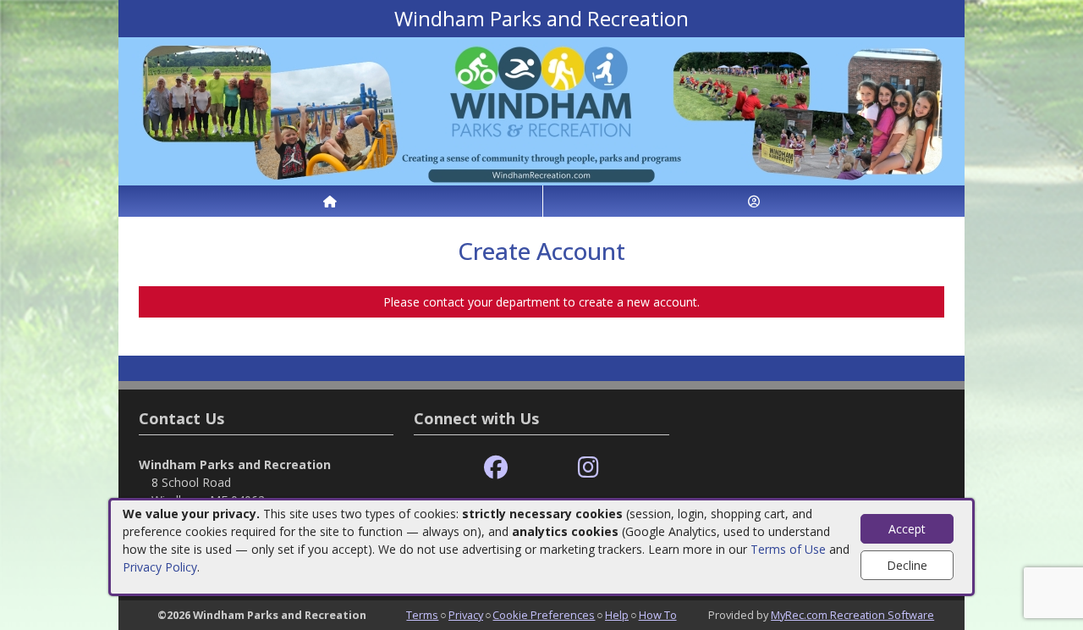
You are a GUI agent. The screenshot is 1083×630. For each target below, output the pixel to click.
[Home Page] (330, 201)
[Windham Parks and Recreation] (541, 110)
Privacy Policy (160, 567)
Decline (907, 565)
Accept (907, 529)
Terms (422, 614)
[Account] (754, 201)
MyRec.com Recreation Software (852, 614)
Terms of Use (788, 549)
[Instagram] (588, 468)
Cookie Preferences (543, 614)
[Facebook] (496, 468)
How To (658, 614)
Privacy (465, 614)
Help (617, 614)
